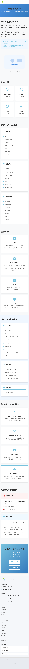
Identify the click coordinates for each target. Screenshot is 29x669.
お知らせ (3, 638)
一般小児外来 (4, 610)
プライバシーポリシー (14, 666)
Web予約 (15, 561)
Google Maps (7, 654)
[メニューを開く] (26, 2)
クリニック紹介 (4, 620)
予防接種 (3, 612)
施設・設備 (3, 625)
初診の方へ (3, 633)
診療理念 (3, 627)
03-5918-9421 (7, 589)
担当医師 (3, 623)
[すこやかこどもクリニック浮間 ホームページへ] (8, 2)
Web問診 (6, 650)
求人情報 (14, 663)
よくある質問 (4, 640)
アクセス (3, 635)
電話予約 (15, 567)
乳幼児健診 (3, 614)
